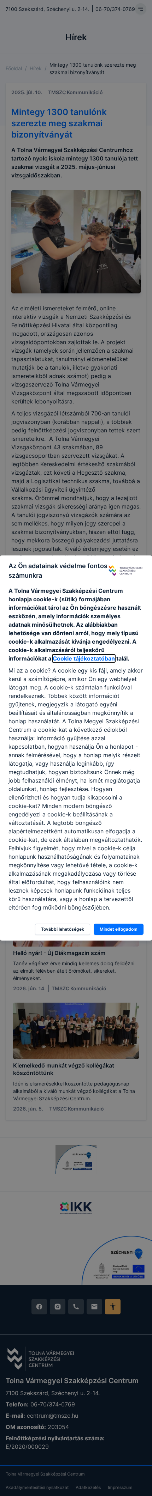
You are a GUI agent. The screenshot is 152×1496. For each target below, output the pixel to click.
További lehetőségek (62, 929)
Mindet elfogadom (119, 929)
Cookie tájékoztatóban (84, 658)
